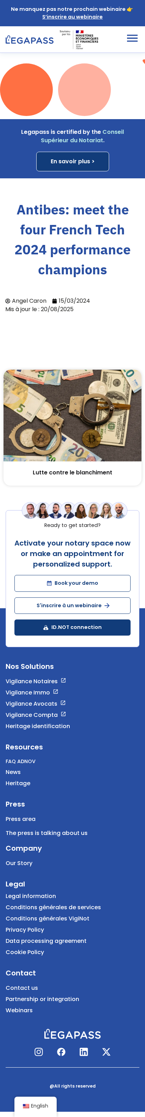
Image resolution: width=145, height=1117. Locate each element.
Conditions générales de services (53, 907)
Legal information (31, 896)
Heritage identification (38, 726)
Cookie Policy (25, 952)
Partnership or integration (42, 999)
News (13, 772)
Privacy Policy (25, 930)
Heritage (18, 783)
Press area (21, 819)
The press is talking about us (47, 833)
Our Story (19, 863)
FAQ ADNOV (21, 761)
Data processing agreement (46, 941)
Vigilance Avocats (31, 704)
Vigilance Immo (28, 692)
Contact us (22, 988)
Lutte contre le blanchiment (72, 472)
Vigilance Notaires (32, 681)
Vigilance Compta (32, 715)
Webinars (19, 1010)
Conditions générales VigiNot (47, 918)
